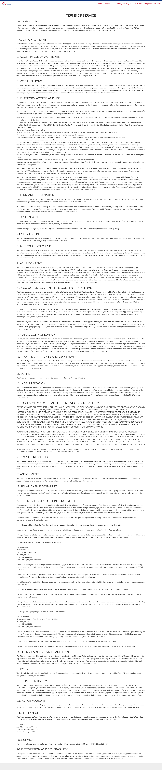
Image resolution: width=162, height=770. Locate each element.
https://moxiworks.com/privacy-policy (31, 676)
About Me (138, 4)
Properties (110, 4)
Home (100, 3)
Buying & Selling (124, 4)
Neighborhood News (152, 3)
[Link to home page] (8, 4)
